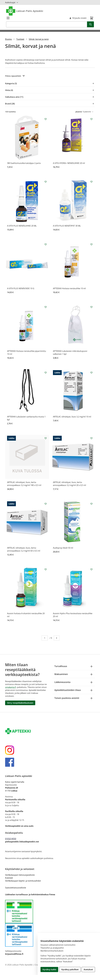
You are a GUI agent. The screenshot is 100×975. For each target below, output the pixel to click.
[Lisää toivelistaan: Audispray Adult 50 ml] (91, 503)
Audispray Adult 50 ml (63, 547)
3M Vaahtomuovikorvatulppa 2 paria (24, 163)
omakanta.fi (10, 687)
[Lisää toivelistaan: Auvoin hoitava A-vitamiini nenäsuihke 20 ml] (45, 569)
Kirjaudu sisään (79, 18)
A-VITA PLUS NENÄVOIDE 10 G (20, 288)
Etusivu (8, 39)
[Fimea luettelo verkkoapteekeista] (50, 911)
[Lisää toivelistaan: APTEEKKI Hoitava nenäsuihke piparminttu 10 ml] (45, 307)
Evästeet (9, 877)
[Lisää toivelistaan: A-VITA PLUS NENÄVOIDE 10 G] (45, 244)
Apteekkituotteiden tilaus (67, 690)
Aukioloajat (10, 2)
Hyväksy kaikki (49, 969)
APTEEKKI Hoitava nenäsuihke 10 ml (69, 288)
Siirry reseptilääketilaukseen (20, 703)
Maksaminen (61, 674)
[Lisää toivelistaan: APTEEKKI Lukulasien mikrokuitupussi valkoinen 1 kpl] (91, 307)
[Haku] (90, 24)
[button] (50, 76)
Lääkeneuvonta (62, 682)
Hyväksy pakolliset (70, 969)
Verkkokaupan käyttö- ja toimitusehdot (23, 880)
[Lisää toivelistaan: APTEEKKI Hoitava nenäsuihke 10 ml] (91, 244)
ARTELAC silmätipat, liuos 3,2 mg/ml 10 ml (72, 416)
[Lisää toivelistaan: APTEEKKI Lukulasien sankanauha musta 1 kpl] (45, 372)
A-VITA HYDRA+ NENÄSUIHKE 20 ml (69, 163)
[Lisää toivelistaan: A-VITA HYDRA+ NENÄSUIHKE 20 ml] (91, 119)
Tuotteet (20, 39)
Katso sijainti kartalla (14, 782)
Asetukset (88, 969)
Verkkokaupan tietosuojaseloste (20, 875)
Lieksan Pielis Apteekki (29, 11)
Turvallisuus (60, 666)
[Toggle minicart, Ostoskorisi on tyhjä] (92, 18)
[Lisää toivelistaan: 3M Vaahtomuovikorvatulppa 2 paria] (45, 119)
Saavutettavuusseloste (15, 887)
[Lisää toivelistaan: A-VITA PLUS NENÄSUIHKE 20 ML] (45, 181)
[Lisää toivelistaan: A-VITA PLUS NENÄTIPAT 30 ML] (91, 181)
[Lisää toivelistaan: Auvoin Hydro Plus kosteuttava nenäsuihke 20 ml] (91, 569)
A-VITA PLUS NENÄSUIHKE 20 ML (22, 225)
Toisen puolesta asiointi (66, 697)
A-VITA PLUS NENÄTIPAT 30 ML (67, 225)
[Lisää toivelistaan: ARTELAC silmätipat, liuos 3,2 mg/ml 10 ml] (91, 372)
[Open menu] (8, 18)
